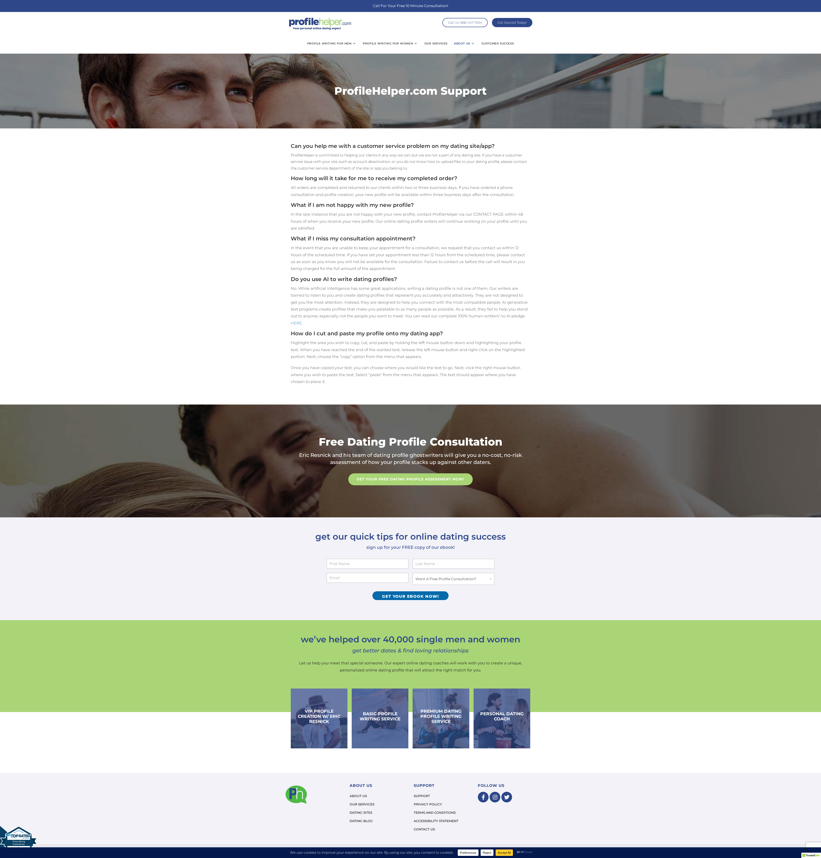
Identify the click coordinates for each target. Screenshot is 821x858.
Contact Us (424, 829)
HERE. (297, 323)
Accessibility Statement (436, 821)
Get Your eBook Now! (410, 596)
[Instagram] (495, 797)
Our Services (362, 804)
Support (422, 796)
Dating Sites (361, 813)
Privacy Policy (428, 804)
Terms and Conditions (435, 813)
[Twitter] (506, 797)
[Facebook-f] (483, 797)
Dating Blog (361, 821)
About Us (358, 796)
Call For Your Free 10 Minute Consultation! (410, 6)
